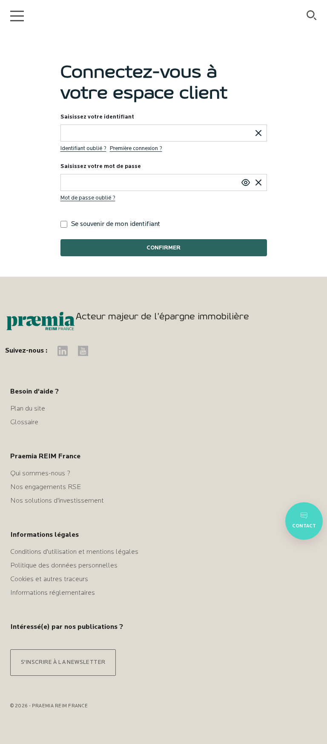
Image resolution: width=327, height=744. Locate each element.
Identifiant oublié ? (83, 148)
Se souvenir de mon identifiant (116, 224)
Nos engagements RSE (45, 487)
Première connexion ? (136, 148)
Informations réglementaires (52, 593)
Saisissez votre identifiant (97, 117)
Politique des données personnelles (64, 565)
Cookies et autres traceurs (49, 579)
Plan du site (27, 408)
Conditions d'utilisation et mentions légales (74, 552)
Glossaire (24, 422)
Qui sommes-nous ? (40, 473)
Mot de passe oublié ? (87, 198)
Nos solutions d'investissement (57, 501)
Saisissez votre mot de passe (100, 166)
